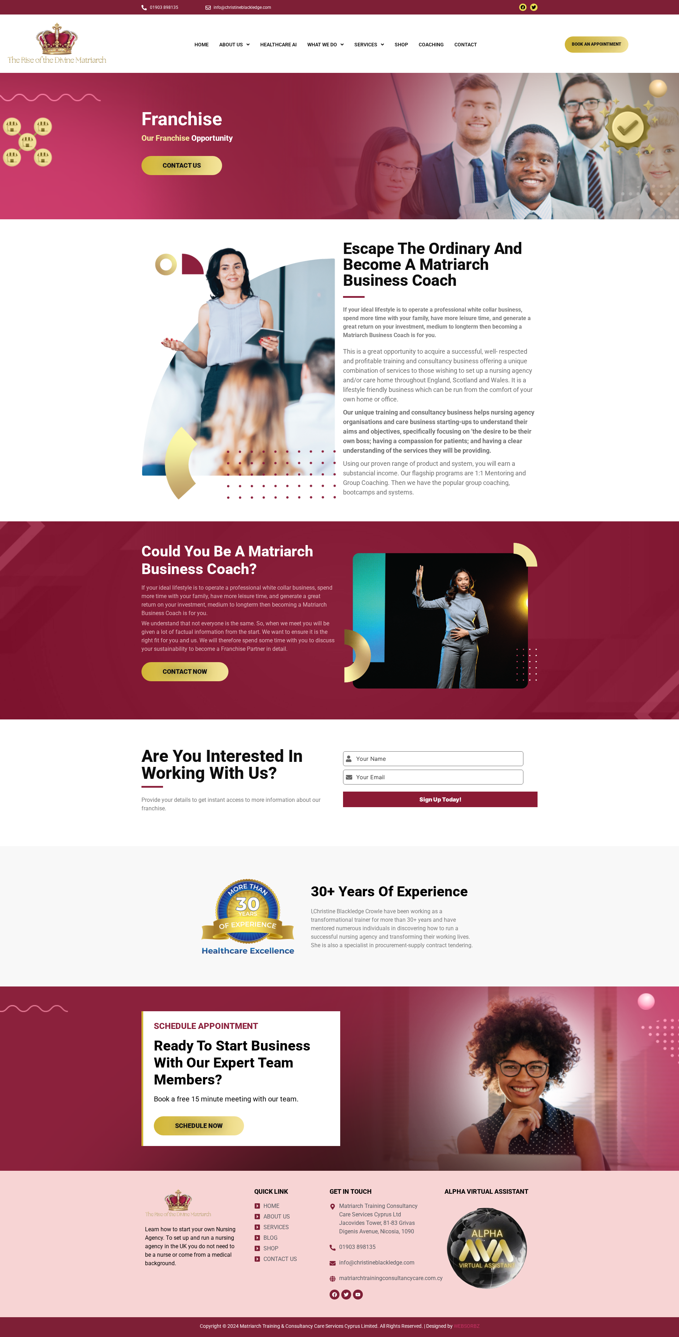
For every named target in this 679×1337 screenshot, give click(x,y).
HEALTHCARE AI (278, 44)
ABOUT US (231, 44)
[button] (234, 44)
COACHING (431, 44)
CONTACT (465, 44)
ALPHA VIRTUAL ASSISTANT (486, 1191)
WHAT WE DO (322, 44)
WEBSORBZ (467, 1326)
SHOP (401, 44)
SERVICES (365, 44)
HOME (202, 44)
